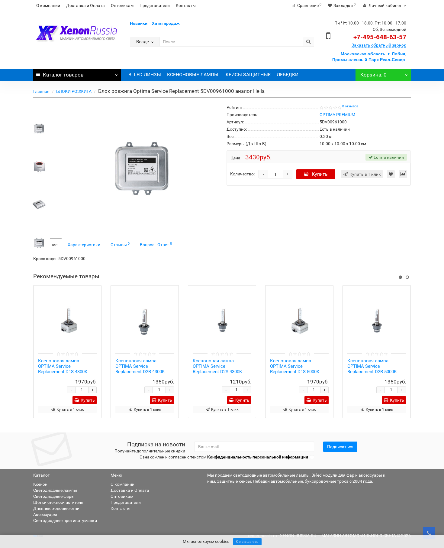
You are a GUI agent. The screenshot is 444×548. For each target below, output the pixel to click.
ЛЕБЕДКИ (287, 74)
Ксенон (40, 484)
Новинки (138, 23)
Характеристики (84, 244)
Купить (320, 174)
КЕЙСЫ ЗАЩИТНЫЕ (248, 74)
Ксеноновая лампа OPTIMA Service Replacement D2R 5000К (372, 366)
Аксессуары (45, 514)
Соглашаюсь (247, 542)
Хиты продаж (166, 23)
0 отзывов (350, 106)
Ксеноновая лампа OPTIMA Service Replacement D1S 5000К (295, 366)
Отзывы (120, 244)
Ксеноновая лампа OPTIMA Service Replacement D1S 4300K (62, 366)
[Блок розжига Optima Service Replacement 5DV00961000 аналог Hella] (39, 127)
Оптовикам (122, 5)
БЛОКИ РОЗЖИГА (74, 91)
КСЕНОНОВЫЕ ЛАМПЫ (193, 74)
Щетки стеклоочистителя (58, 502)
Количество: (242, 173)
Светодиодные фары (54, 496)
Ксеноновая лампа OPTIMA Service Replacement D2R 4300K (140, 366)
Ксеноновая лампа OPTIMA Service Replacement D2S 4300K (217, 366)
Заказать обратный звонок (379, 45)
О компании (48, 5)
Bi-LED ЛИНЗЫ (144, 74)
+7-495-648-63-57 (379, 37)
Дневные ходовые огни (56, 508)
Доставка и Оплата (85, 5)
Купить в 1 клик (70, 409)
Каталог (63, 75)
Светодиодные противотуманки (65, 520)
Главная (41, 91)
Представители (155, 5)
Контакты (186, 5)
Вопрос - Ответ (156, 244)
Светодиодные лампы (55, 490)
